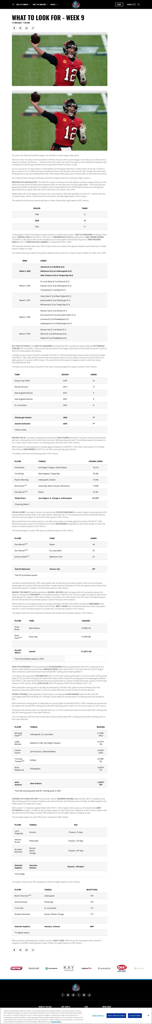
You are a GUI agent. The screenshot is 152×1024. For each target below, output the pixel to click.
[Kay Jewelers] (55, 968)
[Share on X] (20, 28)
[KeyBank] (72, 968)
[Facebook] (62, 995)
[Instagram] (68, 995)
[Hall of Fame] (76, 987)
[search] (138, 4)
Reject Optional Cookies (116, 1016)
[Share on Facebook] (14, 28)
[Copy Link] (33, 28)
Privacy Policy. (56, 1022)
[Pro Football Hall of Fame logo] (76, 4)
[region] (76, 1016)
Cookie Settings (97, 1016)
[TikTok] (89, 995)
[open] (13, 4)
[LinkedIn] (84, 995)
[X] (78, 995)
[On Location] (125, 968)
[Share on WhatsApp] (26, 28)
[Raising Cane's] (142, 968)
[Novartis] (90, 968)
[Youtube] (73, 995)
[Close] (148, 1015)
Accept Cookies (134, 1016)
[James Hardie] (37, 968)
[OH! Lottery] (107, 968)
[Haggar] (19, 968)
